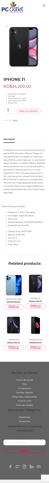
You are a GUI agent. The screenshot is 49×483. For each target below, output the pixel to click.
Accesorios (24, 421)
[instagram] (24, 466)
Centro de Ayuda (24, 380)
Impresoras (24, 417)
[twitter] (17, 466)
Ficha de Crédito (24, 405)
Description (9, 139)
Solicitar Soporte (24, 392)
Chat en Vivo (24, 401)
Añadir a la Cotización (28, 111)
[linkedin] (31, 466)
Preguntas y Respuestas (24, 397)
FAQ (24, 384)
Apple (15, 120)
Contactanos (24, 388)
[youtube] (38, 466)
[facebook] (10, 466)
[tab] (10, 139)
